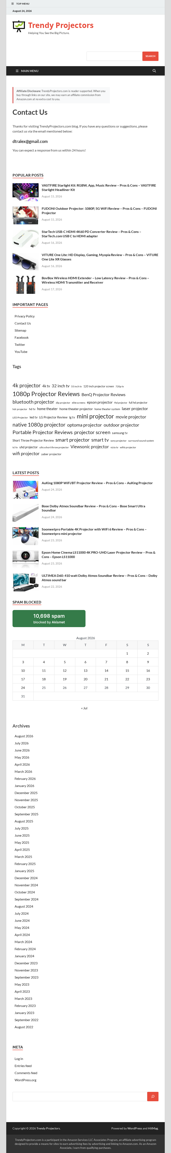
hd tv (32, 409)
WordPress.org (25, 1080)
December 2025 (26, 793)
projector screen (92, 432)
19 (65, 679)
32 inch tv (60, 385)
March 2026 (23, 771)
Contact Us (23, 323)
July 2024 (22, 913)
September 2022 (26, 1020)
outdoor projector (121, 425)
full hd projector (138, 402)
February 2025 (25, 864)
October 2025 (25, 807)
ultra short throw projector (54, 447)
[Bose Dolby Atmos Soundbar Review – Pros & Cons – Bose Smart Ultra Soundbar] (26, 506)
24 (23, 688)
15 (127, 670)
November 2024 (26, 885)
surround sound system (141, 440)
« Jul (84, 708)
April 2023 (22, 991)
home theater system (107, 409)
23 (148, 679)
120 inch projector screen (98, 386)
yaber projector (51, 454)
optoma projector (84, 425)
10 (23, 670)
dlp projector (63, 402)
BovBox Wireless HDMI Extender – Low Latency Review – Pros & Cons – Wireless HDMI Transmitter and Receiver (95, 280)
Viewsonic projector (89, 446)
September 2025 (26, 814)
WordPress (134, 1128)
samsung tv (120, 433)
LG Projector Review (53, 417)
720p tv (120, 386)
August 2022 (24, 1027)
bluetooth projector (33, 402)
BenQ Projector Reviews (104, 394)
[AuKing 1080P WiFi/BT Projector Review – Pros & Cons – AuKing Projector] (26, 483)
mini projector (95, 416)
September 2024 (26, 899)
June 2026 (22, 750)
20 (85, 679)
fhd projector (120, 402)
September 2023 (26, 977)
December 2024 (26, 878)
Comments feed (26, 1073)
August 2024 (24, 906)
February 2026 (25, 778)
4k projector (27, 385)
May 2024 (22, 927)
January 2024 (24, 956)
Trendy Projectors (61, 25)
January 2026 (24, 786)
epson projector (100, 402)
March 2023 (23, 998)
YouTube (21, 352)
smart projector (72, 440)
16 (148, 670)
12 (65, 670)
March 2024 (23, 942)
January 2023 (24, 1013)
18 (44, 679)
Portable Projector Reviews (43, 432)
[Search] (152, 1096)
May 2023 (22, 984)
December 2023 (26, 963)
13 (85, 670)
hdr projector (20, 409)
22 (127, 679)
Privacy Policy (25, 316)
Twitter (20, 344)
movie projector (131, 416)
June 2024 (22, 920)
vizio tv (114, 447)
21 (106, 679)
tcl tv (15, 447)
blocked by (54, 620)
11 (44, 670)
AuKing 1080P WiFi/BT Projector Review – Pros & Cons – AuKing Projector (97, 483)
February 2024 (25, 949)
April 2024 (22, 935)
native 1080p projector (39, 425)
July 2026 (22, 743)
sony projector (119, 440)
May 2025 (22, 842)
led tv (34, 417)
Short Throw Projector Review (33, 440)
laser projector (135, 408)
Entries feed (23, 1066)
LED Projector (20, 417)
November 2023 (26, 970)
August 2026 (24, 736)
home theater (47, 409)
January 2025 (24, 871)
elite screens (78, 402)
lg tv (72, 417)
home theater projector (76, 409)
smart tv (100, 440)
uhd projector (28, 447)
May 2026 (22, 757)
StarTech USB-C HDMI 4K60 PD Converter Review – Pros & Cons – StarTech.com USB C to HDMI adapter (91, 234)
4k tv (46, 386)
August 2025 (24, 821)
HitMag (153, 1128)
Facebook (22, 337)
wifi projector (26, 453)
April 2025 (22, 849)
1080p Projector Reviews (46, 393)
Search (150, 56)
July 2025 (22, 828)
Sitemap (20, 330)
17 (23, 679)
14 (106, 670)
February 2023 (25, 1006)
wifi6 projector (128, 447)
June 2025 (22, 835)
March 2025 (23, 857)
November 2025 (26, 800)
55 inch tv (76, 386)
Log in (19, 1059)
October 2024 (25, 892)
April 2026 (22, 764)
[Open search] (154, 71)
